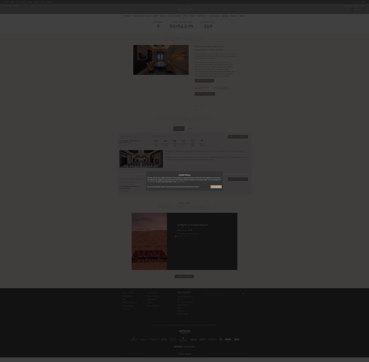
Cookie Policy (181, 182)
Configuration (151, 182)
